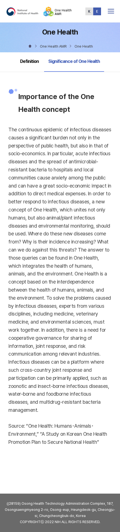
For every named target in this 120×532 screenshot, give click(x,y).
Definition (29, 61)
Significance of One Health (74, 61)
